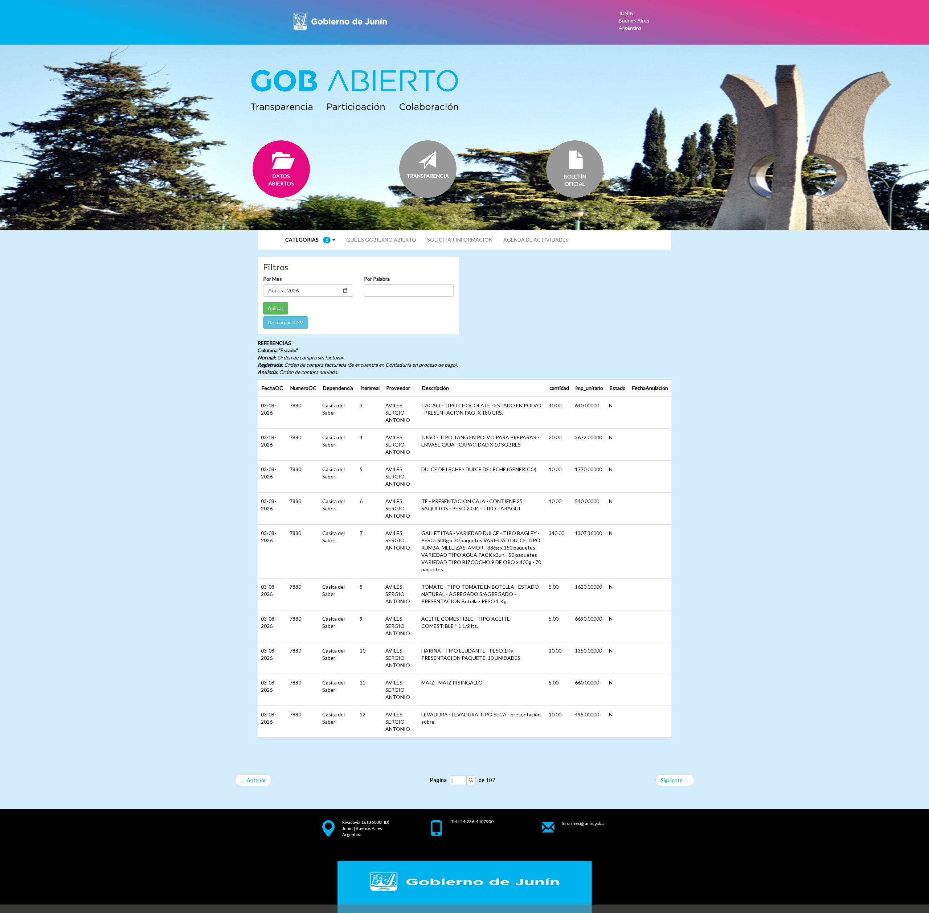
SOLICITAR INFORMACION (459, 240)
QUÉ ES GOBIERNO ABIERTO (381, 240)
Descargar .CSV (285, 322)
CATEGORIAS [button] (306, 240)
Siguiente (675, 780)
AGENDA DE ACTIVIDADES (535, 240)
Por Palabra (377, 279)
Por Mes (272, 279)
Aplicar (275, 308)
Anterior (253, 780)
